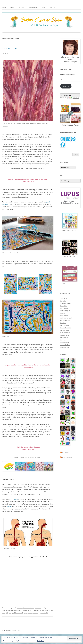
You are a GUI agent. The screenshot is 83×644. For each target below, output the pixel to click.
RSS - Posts (65, 452)
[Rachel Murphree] (67, 397)
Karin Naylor (64, 315)
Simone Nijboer (65, 342)
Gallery (21, 7)
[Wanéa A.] (62, 381)
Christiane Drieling (65, 303)
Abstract (19, 608)
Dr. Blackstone (43, 610)
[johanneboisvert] (73, 407)
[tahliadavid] (62, 433)
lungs (25, 613)
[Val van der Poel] (73, 360)
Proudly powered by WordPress (11, 630)
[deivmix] (67, 392)
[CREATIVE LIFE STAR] (73, 428)
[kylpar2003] (73, 412)
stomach (35, 613)
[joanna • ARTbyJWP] (73, 423)
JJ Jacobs (62, 313)
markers (30, 613)
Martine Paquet (65, 333)
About (13, 7)
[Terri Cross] (67, 360)
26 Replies (5, 54)
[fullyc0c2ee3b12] (62, 371)
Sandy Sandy (64, 337)
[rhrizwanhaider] (73, 417)
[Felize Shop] (67, 423)
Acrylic (25, 608)
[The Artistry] (73, 376)
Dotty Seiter (63, 306)
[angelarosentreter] (62, 397)
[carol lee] (67, 381)
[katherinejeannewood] (73, 366)
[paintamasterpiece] (67, 407)
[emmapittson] (62, 386)
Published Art (33, 7)
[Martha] (73, 402)
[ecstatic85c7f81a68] (67, 443)
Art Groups (30, 608)
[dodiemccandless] (73, 381)
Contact (53, 7)
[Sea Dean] (67, 433)
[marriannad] (73, 371)
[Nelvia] (62, 360)
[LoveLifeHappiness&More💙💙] (62, 428)
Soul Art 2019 (9, 48)
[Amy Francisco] (62, 392)
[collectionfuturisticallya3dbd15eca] (62, 407)
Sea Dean (63, 340)
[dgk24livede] (62, 376)
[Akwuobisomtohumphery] (62, 417)
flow (10, 613)
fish (7, 613)
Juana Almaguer (65, 311)
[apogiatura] (73, 438)
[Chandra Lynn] (73, 433)
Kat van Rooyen (65, 320)
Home (4, 7)
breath (30, 610)
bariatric (25, 610)
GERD (9, 506)
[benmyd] (73, 386)
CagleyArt (63, 301)
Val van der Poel (65, 345)
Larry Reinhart (64, 325)
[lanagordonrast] (73, 392)
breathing (36, 610)
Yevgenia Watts (64, 347)
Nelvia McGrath (65, 335)
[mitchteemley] (67, 371)
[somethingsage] (67, 386)
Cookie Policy (40, 641)
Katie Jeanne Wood (66, 318)
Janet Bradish (64, 308)
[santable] (62, 366)
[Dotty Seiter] (67, 417)
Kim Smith (63, 323)
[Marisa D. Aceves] (67, 428)
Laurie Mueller (64, 330)
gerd (13, 613)
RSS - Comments (67, 457)
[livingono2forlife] (62, 443)
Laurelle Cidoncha (65, 328)
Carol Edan (63, 298)
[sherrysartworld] (67, 412)
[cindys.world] (62, 438)
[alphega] (67, 376)
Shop (43, 7)
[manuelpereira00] (62, 423)
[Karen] (67, 438)
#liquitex (5, 610)
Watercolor (38, 608)
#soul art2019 (12, 610)
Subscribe (65, 86)
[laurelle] (67, 402)
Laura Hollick (19, 613)
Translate (76, 98)
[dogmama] (67, 366)
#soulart (19, 610)
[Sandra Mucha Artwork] (62, 412)
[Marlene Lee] (62, 402)
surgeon (15, 499)
